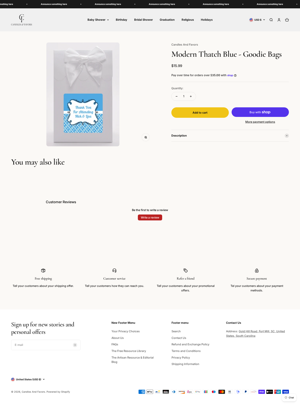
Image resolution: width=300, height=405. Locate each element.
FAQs (114, 344)
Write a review (150, 217)
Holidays (207, 19)
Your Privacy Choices (125, 331)
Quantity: (177, 88)
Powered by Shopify (58, 391)
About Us (117, 338)
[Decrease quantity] (177, 96)
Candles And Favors (184, 44)
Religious (188, 19)
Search (176, 331)
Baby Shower (96, 19)
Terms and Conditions (186, 351)
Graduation (167, 19)
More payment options (260, 122)
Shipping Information (185, 364)
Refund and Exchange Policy (190, 344)
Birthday (121, 19)
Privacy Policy (181, 357)
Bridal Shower (143, 19)
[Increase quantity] (191, 96)
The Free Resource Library (128, 351)
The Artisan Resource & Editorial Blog (132, 360)
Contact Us (179, 338)
